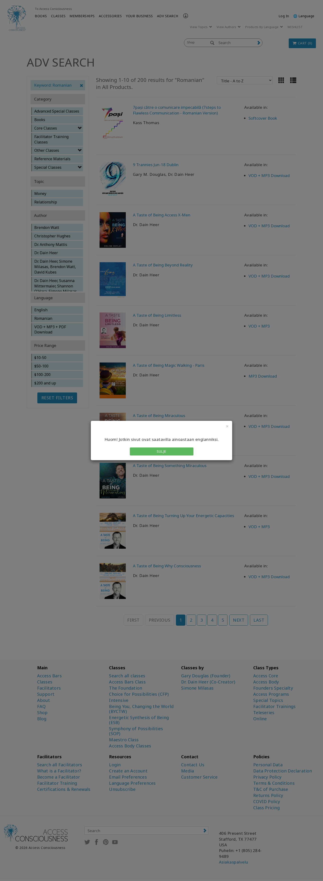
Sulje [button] (161, 451)
